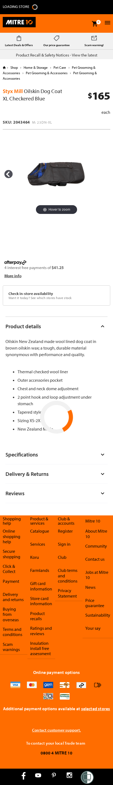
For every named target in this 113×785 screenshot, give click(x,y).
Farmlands (39, 570)
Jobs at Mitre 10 (96, 574)
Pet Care (60, 67)
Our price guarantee (56, 45)
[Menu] (107, 23)
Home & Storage (36, 67)
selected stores (95, 708)
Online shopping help (11, 536)
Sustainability (97, 615)
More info (12, 275)
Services (37, 544)
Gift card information (41, 586)
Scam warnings (11, 646)
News (90, 587)
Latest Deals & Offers (19, 45)
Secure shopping (11, 553)
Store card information (41, 601)
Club (62, 557)
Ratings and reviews (41, 630)
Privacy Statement (67, 593)
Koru (34, 557)
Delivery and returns (13, 597)
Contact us (94, 559)
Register (65, 531)
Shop (14, 67)
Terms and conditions (12, 631)
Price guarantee (94, 603)
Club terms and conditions (67, 576)
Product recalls (37, 616)
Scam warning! (94, 45)
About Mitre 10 (96, 533)
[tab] (56, 326)
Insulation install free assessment (40, 648)
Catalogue (39, 531)
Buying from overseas (11, 614)
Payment (11, 581)
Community (96, 546)
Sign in (64, 544)
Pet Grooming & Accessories (46, 73)
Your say (93, 628)
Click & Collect (9, 568)
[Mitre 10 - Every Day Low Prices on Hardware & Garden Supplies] (19, 23)
